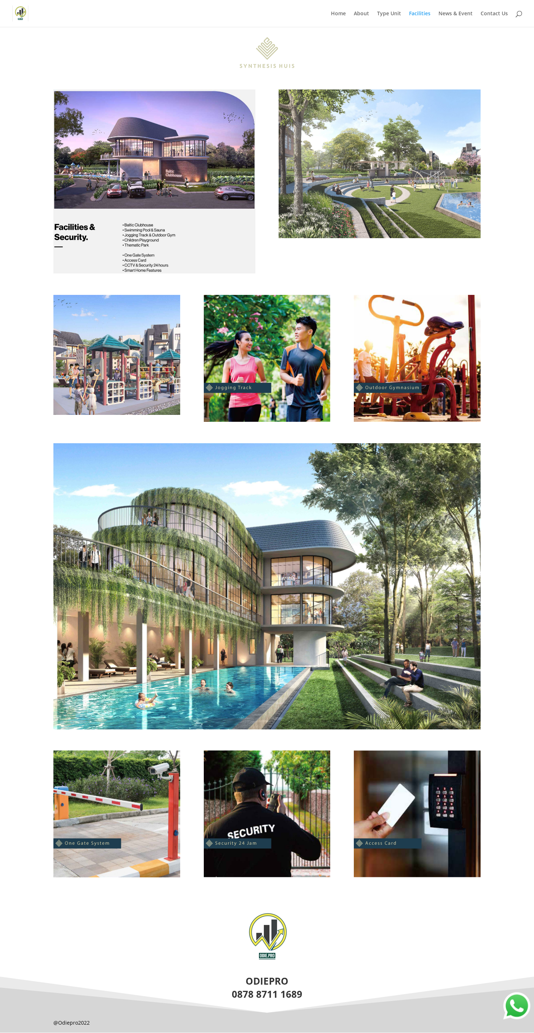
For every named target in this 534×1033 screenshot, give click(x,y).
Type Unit (389, 14)
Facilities (419, 14)
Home (338, 14)
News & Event (455, 14)
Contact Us (494, 14)
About (361, 14)
